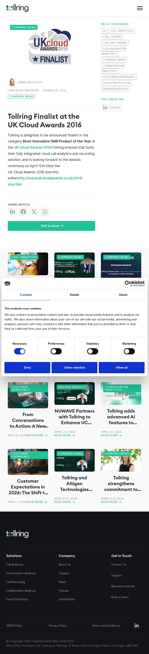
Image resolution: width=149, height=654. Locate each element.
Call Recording (115, 42)
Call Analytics (121, 30)
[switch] (56, 351)
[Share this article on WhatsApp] (45, 212)
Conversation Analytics (113, 68)
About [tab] (123, 294)
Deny (27, 367)
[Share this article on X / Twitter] (34, 212)
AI (104, 30)
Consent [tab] (26, 294)
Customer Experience (119, 77)
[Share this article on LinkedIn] (13, 212)
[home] (17, 8)
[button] (140, 8)
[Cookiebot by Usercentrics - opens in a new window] (109, 283)
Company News (21, 96)
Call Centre (112, 36)
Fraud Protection (116, 83)
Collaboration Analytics (113, 51)
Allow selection (74, 367)
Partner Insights (115, 89)
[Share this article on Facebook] (24, 212)
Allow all (121, 367)
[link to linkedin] (136, 625)
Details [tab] (74, 294)
